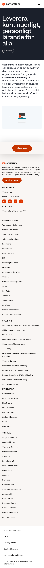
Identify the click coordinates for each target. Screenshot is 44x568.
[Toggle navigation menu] (38, 4)
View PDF (22, 148)
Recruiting (6, 244)
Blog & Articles (8, 517)
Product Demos (9, 508)
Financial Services (10, 398)
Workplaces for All (10, 384)
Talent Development (11, 234)
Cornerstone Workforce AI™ (13, 211)
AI (3, 215)
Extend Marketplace (11, 314)
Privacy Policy (10, 543)
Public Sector (8, 393)
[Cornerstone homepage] (22, 163)
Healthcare (7, 403)
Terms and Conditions (13, 555)
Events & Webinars (10, 512)
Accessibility (7, 494)
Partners (6, 480)
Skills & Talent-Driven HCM (13, 330)
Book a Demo (12, 180)
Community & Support (11, 196)
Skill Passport (8, 300)
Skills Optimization (10, 230)
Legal (6, 536)
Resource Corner (9, 503)
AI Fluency (6, 349)
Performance (8, 253)
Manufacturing (8, 412)
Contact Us (7, 192)
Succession (7, 248)
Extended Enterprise (11, 272)
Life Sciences (8, 408)
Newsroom (6, 470)
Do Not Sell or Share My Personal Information (18, 562)
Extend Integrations (10, 310)
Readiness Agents (10, 220)
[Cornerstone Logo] (11, 4)
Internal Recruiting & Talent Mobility (17, 375)
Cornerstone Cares (10, 466)
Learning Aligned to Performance (16, 339)
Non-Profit (6, 426)
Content (5, 277)
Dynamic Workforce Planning (14, 365)
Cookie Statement (11, 549)
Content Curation (9, 361)
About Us (6, 456)
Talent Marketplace (10, 239)
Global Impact (8, 484)
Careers (5, 475)
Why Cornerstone (9, 437)
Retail (4, 422)
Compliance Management (13, 344)
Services (6, 305)
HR (3, 258)
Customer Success (10, 447)
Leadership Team (9, 442)
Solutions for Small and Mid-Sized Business (20, 325)
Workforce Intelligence (12, 225)
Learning (6, 267)
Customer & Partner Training (14, 380)
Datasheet (8, 51)
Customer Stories (9, 451)
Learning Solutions (10, 263)
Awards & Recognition (11, 489)
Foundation (7, 461)
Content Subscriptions (12, 281)
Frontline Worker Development (15, 370)
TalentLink (6, 296)
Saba (4, 286)
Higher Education (9, 417)
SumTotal (6, 291)
